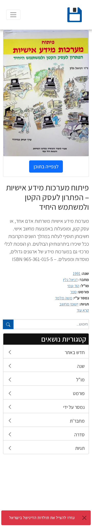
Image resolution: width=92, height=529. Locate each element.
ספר (73, 292)
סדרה (79, 434)
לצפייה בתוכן (46, 166)
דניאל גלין (70, 279)
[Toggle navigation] (13, 15)
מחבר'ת (77, 420)
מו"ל (80, 379)
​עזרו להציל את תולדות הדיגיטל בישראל (42, 518)
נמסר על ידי (74, 407)
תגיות (80, 448)
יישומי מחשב (68, 304)
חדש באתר (75, 352)
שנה (81, 366)
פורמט (79, 393)
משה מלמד (63, 298)
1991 (76, 273)
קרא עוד (83, 310)
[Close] (84, 518)
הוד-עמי (73, 285)
